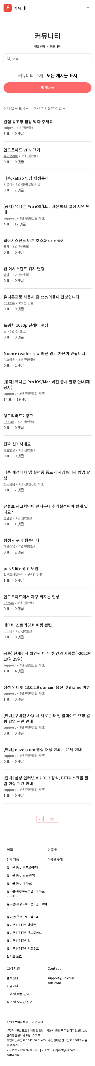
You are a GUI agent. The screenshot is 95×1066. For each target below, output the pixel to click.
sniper (8, 127)
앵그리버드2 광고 (18, 415)
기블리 (8, 184)
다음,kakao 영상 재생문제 (26, 178)
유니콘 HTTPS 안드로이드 (24, 932)
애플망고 (9, 450)
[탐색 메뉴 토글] (87, 8)
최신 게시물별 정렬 (48, 108)
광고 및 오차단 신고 (19, 1002)
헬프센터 (39, 46)
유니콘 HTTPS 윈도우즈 (23, 948)
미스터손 (9, 359)
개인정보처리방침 (17, 1022)
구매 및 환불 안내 (18, 994)
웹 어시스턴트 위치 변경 (24, 268)
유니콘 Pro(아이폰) (19, 883)
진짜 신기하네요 (17, 444)
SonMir (9, 422)
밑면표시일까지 (14, 574)
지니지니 (9, 484)
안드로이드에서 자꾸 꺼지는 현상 (31, 596)
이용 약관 (37, 1022)
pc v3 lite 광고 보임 (21, 568)
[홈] (8, 8)
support (10, 218)
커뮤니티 (55, 46)
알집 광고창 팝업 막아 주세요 (28, 121)
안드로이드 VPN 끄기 (22, 150)
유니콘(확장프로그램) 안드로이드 (27, 906)
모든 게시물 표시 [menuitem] (62, 75)
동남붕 (8, 518)
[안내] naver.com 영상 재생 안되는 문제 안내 (43, 749)
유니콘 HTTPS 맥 (18, 940)
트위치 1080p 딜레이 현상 (26, 325)
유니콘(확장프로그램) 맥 (22, 917)
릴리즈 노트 (14, 956)
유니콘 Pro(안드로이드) (22, 867)
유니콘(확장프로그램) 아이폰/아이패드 (26, 893)
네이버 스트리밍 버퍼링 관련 (28, 625)
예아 (6, 274)
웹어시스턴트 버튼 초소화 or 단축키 (34, 240)
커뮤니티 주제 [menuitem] (31, 75)
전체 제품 (13, 859)
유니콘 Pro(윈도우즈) (21, 875)
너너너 (8, 631)
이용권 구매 (55, 859)
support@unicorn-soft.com (61, 980)
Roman (9, 603)
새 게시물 (47, 87)
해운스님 (9, 546)
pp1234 (9, 303)
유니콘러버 (11, 156)
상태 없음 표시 (15, 108)
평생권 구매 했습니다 (22, 540)
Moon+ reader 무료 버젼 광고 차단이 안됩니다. (45, 353)
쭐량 (6, 246)
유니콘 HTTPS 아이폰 (21, 924)
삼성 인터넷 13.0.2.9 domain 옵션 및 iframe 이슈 (47, 687)
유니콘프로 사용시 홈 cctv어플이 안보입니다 (42, 297)
